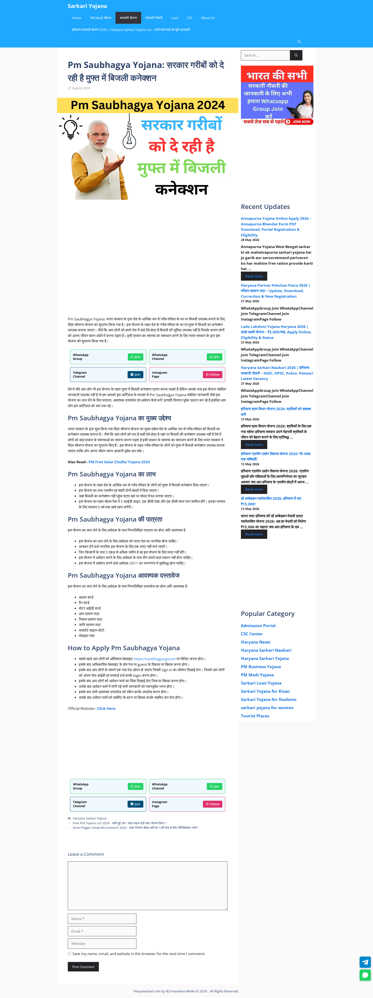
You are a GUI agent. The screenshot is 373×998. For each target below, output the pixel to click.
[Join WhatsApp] (365, 975)
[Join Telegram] (365, 962)
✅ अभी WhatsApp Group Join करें (186, 98)
